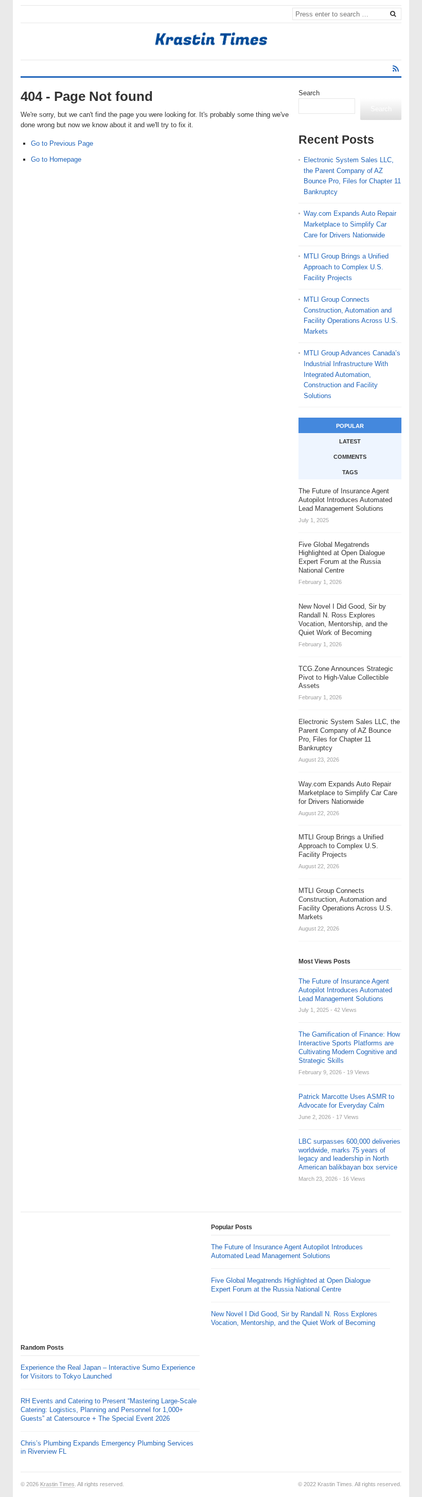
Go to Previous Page (62, 143)
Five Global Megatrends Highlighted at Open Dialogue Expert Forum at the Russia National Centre (291, 1285)
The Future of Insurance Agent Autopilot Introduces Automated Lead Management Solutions (345, 990)
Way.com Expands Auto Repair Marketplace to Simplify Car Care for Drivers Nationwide (350, 224)
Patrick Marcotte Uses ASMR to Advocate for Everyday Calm (346, 1101)
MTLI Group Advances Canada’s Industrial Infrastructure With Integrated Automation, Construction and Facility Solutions (352, 374)
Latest (350, 441)
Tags (350, 472)
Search (309, 93)
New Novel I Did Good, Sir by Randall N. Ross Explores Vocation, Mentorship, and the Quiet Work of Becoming (294, 1318)
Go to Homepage (56, 159)
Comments (349, 457)
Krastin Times (57, 1484)
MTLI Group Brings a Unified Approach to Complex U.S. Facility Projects (346, 267)
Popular (350, 426)
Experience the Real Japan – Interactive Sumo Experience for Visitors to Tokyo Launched (108, 1372)
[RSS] (395, 68)
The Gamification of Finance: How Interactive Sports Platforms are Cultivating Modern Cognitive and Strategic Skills (349, 1047)
